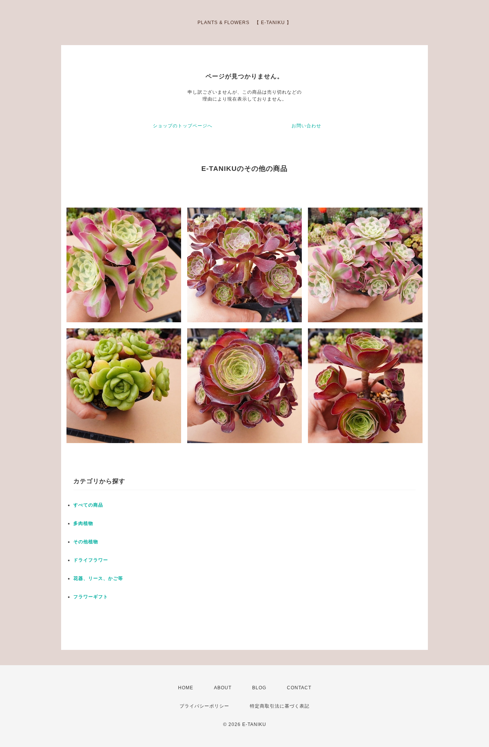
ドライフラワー (90, 560)
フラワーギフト (90, 596)
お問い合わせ (306, 125)
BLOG (259, 687)
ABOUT (223, 687)
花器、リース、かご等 (98, 578)
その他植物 (85, 541)
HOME (185, 687)
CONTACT (299, 687)
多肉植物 (83, 523)
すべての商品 (88, 505)
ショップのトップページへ (182, 125)
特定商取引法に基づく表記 (279, 706)
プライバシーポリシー (204, 706)
